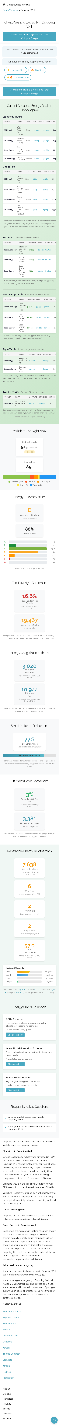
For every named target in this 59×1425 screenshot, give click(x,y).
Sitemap (7, 1418)
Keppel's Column (11, 1317)
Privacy (7, 1403)
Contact (7, 1413)
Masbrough (8, 1378)
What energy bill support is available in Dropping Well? (27, 1118)
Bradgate (7, 1360)
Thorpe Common (11, 1353)
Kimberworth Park (12, 1311)
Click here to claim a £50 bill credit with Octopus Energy (29, 36)
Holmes (7, 1372)
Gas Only (37, 70)
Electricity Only (16, 70)
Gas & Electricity (18, 77)
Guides (7, 1393)
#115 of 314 (22, 989)
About (6, 1388)
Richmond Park (10, 1335)
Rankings (8, 1398)
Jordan (6, 1347)
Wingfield (7, 1341)
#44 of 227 (38, 989)
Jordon (6, 1366)
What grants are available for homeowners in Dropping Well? (30, 1127)
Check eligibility (15, 1035)
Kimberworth (9, 1323)
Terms (6, 1408)
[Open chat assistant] (54, 1420)
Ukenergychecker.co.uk (18, 4)
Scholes (7, 1329)
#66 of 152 (20, 992)
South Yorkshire (10, 10)
